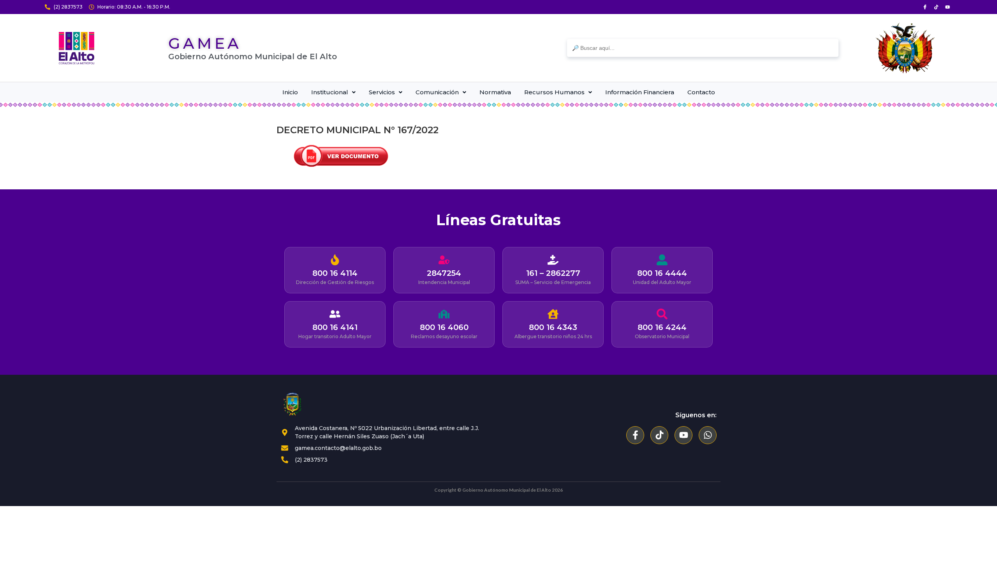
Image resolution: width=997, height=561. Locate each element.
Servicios (382, 92)
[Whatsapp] (708, 435)
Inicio (290, 92)
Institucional (329, 92)
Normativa (495, 92)
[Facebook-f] (635, 435)
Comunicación (437, 92)
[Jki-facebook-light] (925, 7)
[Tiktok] (936, 7)
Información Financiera (639, 92)
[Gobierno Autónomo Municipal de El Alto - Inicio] (76, 48)
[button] (333, 92)
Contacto (701, 92)
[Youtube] (947, 7)
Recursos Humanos (554, 92)
